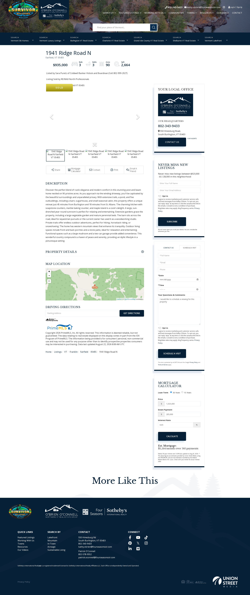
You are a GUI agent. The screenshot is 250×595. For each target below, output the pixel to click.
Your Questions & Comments (171, 295)
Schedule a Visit (189, 248)
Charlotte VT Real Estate (113, 40)
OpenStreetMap (129, 299)
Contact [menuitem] (237, 13)
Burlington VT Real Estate (81, 40)
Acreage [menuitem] (51, 546)
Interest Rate (164, 420)
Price (160, 399)
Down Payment (165, 409)
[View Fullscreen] (49, 281)
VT (65, 351)
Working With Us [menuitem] (154, 13)
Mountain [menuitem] (52, 540)
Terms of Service (163, 365)
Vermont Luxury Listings (50, 40)
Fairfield (84, 351)
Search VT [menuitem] (108, 13)
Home (48, 351)
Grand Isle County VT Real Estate (149, 40)
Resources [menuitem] (206, 13)
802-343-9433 (175, 7)
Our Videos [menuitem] (223, 13)
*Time (161, 285)
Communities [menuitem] (176, 13)
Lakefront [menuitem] (52, 537)
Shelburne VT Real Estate (184, 40)
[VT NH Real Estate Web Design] (225, 581)
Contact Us (172, 142)
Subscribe (172, 221)
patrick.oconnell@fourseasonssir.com (96, 557)
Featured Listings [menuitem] (129, 13)
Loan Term (163, 392)
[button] (153, 27)
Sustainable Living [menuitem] (56, 549)
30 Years (176, 392)
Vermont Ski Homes (20, 40)
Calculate (172, 436)
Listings (58, 351)
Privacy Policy (194, 362)
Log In (232, 7)
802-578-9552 (85, 554)
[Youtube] (138, 537)
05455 (93, 351)
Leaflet (119, 299)
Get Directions (131, 313)
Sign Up (239, 7)
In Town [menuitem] (52, 543)
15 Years (187, 392)
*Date (161, 275)
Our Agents (192, 138)
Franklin (74, 351)
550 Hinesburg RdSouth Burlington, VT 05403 (92, 539)
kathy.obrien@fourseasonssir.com (203, 7)
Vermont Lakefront (213, 40)
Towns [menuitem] (191, 13)
